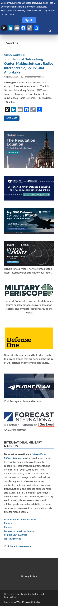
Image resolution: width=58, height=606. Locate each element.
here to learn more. (21, 546)
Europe (8, 527)
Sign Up (29, 20)
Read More (10, 117)
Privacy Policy (29, 576)
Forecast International (34, 76)
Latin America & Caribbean (19, 530)
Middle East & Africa (15, 534)
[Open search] (50, 31)
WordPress (22, 602)
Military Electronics (14, 55)
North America (12, 538)
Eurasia (8, 523)
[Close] (54, 3)
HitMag (36, 602)
